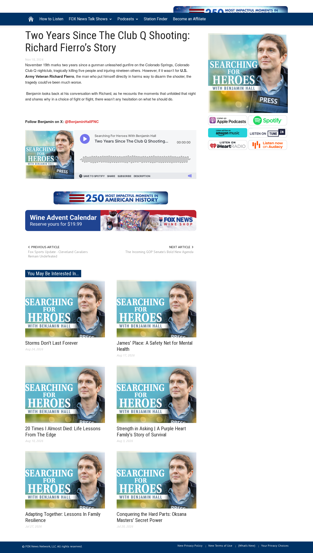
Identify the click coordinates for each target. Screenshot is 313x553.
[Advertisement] (248, 203)
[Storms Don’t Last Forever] (65, 308)
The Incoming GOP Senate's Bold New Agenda (159, 252)
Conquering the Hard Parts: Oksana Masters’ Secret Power (151, 517)
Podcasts (124, 21)
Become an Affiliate (189, 19)
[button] (283, 18)
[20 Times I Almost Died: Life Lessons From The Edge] (65, 394)
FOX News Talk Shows (87, 21)
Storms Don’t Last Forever (51, 343)
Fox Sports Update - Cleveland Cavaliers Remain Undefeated (58, 254)
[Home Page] (31, 19)
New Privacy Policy (190, 545)
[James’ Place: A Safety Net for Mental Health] (156, 308)
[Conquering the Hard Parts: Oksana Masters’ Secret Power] (156, 479)
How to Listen (51, 19)
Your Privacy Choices (275, 545)
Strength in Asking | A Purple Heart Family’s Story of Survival (151, 432)
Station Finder (156, 19)
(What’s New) (246, 545)
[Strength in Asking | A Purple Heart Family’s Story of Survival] (156, 394)
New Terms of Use (220, 545)
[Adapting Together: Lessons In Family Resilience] (65, 479)
